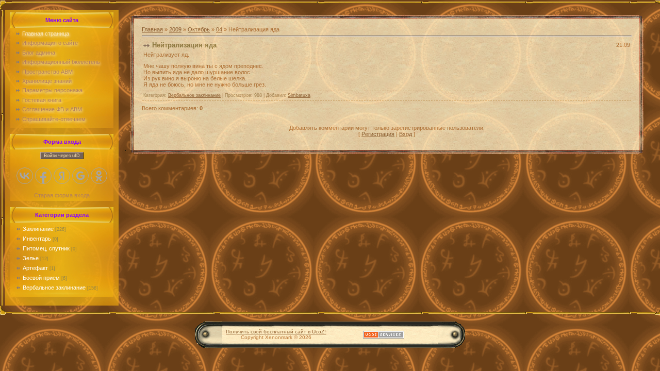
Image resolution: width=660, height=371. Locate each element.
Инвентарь (37, 238)
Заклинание (38, 229)
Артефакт (35, 268)
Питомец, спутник (46, 248)
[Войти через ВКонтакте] (24, 175)
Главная (152, 29)
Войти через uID (62, 155)
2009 (175, 29)
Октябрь (199, 29)
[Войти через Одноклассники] (99, 175)
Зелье (31, 258)
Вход (405, 134)
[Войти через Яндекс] (62, 175)
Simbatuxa (299, 95)
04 (219, 29)
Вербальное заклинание (54, 287)
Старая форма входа (62, 195)
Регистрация (377, 134)
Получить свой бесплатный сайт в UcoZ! (276, 331)
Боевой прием (41, 278)
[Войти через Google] (80, 175)
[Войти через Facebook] (43, 175)
